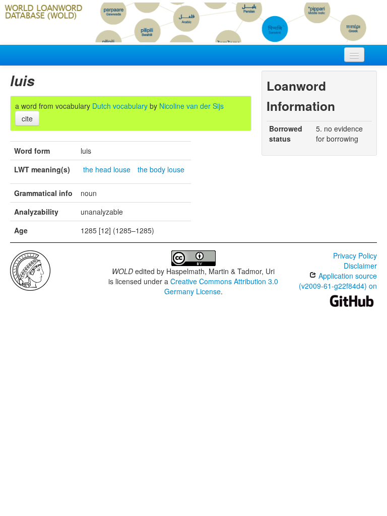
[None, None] (30, 270)
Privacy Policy (355, 255)
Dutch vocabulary (120, 106)
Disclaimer (360, 266)
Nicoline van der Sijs (191, 106)
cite (27, 118)
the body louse (161, 169)
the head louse (107, 169)
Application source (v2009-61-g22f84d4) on (338, 281)
